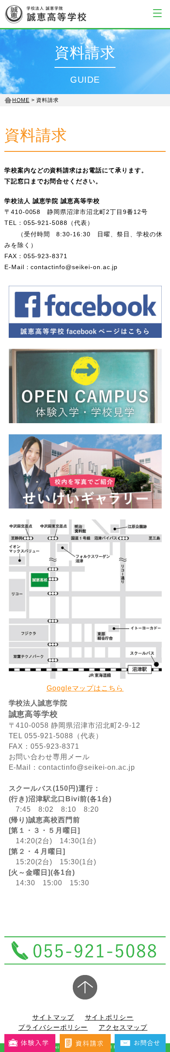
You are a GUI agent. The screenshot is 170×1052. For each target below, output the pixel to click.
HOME (21, 100)
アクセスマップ (123, 1027)
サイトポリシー (109, 1017)
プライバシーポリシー (53, 1027)
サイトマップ (53, 1017)
